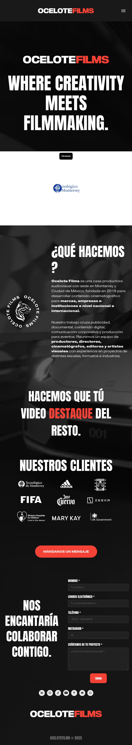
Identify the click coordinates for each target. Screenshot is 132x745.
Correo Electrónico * (81, 596)
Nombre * (74, 580)
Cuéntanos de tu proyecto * (85, 644)
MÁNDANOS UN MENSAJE (66, 552)
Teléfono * (74, 612)
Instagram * (75, 628)
